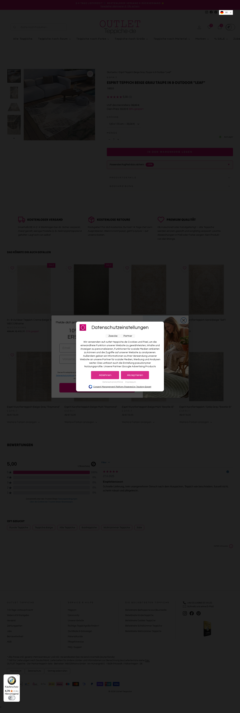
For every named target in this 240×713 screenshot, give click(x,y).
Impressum (130, 382)
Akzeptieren (135, 375)
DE (226, 12)
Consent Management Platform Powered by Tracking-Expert (122, 387)
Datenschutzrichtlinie (113, 382)
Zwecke (113, 336)
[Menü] (18, 676)
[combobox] (226, 12)
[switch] (11, 698)
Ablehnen (105, 375)
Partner (128, 336)
